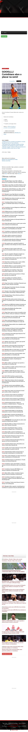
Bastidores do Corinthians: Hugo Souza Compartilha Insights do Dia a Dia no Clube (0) (12, 270)
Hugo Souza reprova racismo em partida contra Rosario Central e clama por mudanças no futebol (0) (14, 313)
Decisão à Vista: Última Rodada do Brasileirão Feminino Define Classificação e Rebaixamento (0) (13, 292)
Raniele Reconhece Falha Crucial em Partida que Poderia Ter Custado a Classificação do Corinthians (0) (13, 359)
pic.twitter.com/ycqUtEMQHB (9, 127)
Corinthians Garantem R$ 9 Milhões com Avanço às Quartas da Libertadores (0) (12, 469)
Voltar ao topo (14, 730)
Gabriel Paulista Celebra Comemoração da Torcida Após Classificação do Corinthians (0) (13, 452)
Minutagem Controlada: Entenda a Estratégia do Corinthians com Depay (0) (13, 288)
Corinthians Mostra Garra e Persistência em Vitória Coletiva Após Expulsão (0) (13, 444)
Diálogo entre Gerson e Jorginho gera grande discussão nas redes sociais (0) (13, 342)
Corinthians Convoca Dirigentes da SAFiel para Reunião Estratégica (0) (14, 208)
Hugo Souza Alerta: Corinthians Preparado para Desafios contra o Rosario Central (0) (14, 284)
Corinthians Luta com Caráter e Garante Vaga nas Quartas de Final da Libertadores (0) (13, 317)
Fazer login (4, 36)
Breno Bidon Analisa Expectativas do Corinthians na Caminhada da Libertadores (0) (12, 407)
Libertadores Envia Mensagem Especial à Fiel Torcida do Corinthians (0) (13, 334)
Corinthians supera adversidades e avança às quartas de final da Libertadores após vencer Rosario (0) (14, 465)
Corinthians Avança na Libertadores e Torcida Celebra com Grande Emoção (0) (13, 460)
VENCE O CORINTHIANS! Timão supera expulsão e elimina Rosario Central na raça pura (13, 621)
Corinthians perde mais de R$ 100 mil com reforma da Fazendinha (14, 610)
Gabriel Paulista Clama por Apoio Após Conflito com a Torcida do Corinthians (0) (14, 258)
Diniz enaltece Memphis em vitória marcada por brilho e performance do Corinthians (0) (14, 456)
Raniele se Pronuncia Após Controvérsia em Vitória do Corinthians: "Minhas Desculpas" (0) (13, 346)
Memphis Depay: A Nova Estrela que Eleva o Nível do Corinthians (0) (13, 296)
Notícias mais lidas (6, 160)
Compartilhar (12, 81)
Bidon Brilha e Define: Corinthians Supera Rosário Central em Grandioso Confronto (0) (13, 473)
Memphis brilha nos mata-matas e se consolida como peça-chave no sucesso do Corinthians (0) (14, 350)
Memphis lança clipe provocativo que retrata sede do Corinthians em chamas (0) (13, 199)
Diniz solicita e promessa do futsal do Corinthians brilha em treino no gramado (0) (12, 236)
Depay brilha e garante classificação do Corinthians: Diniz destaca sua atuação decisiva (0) (13, 432)
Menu (5, 32)
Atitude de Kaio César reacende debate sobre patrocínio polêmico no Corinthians (12, 650)
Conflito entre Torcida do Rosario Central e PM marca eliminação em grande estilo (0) (14, 448)
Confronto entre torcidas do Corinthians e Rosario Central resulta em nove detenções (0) (13, 395)
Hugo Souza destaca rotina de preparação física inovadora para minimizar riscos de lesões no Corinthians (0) (13, 381)
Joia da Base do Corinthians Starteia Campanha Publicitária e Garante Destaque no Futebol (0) (12, 279)
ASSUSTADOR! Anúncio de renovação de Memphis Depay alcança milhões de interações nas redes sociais (13, 591)
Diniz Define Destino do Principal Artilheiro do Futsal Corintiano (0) (13, 220)
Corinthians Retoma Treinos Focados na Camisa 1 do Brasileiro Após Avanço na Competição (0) (13, 203)
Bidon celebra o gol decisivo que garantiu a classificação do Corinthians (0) (13, 363)
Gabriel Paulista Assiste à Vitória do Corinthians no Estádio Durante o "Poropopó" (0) (13, 403)
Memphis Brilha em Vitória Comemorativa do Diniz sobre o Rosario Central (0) (13, 424)
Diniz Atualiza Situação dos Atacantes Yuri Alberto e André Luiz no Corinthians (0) (13, 436)
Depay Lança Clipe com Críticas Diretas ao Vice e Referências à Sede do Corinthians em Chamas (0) (14, 185)
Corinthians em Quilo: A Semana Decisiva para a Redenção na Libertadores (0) (14, 367)
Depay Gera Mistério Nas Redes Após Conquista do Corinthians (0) (11, 309)
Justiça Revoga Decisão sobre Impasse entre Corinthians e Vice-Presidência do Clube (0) (13, 228)
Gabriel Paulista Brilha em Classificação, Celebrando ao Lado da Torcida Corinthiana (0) (12, 411)
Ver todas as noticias (7, 653)
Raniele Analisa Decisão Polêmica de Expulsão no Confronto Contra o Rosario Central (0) (14, 240)
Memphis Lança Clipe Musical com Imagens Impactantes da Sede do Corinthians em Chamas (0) (13, 195)
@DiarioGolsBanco (12, 126)
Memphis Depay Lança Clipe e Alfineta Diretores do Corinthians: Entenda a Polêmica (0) (13, 181)
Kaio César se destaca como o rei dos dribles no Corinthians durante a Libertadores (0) (13, 262)
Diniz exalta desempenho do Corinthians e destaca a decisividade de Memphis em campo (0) (13, 321)
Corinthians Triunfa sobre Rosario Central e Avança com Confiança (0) (13, 483)
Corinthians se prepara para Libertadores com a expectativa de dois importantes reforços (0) (13, 232)
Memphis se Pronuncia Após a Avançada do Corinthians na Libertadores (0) (13, 216)
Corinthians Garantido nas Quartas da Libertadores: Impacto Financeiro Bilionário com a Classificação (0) (13, 478)
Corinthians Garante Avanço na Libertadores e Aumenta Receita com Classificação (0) (13, 338)
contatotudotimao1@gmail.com (17, 724)
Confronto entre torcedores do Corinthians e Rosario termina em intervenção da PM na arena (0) (13, 399)
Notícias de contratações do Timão (10, 159)
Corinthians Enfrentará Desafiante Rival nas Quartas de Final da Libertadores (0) (13, 440)
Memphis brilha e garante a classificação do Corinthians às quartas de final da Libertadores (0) (13, 487)
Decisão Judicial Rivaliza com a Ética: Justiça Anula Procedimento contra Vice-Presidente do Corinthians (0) (13, 190)
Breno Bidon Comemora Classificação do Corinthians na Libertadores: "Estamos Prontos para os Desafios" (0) (13, 416)
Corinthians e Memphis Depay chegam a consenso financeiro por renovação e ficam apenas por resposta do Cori (14, 603)
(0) (13, 212)
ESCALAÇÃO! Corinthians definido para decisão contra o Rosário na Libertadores (12, 643)
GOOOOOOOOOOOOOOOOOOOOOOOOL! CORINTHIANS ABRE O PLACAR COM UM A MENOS (13, 571)
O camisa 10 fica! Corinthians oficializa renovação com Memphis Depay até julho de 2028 (13, 632)
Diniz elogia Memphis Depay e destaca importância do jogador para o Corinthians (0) (12, 428)
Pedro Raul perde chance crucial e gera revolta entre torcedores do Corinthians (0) (14, 224)
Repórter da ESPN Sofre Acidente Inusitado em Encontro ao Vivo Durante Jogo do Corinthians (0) (14, 305)
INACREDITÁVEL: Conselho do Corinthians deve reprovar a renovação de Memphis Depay (13, 582)
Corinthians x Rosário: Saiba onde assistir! (11, 560)
